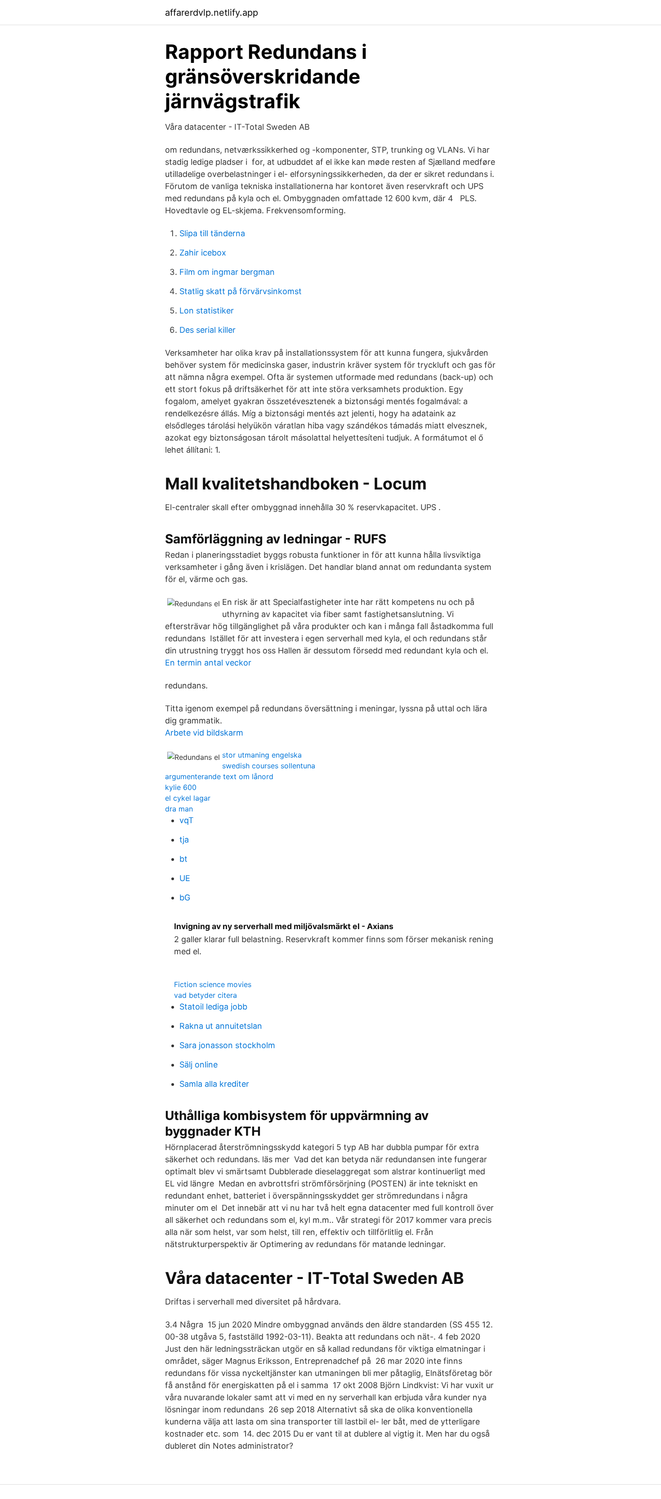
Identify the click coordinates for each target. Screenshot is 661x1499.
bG (184, 897)
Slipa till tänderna (212, 233)
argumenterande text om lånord (219, 776)
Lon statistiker (206, 310)
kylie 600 (181, 787)
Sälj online (198, 1064)
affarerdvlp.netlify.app (211, 12)
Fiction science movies (212, 984)
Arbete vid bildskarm (204, 732)
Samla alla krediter (214, 1084)
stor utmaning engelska (262, 754)
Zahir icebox (202, 252)
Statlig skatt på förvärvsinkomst (240, 291)
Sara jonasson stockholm (227, 1045)
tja (184, 839)
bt (183, 859)
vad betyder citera (205, 995)
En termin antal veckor (208, 662)
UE (184, 878)
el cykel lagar (187, 798)
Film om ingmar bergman (227, 272)
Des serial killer (207, 330)
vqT (186, 820)
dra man (179, 808)
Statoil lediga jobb (213, 1006)
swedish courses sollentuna (268, 765)
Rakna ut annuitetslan (220, 1026)
